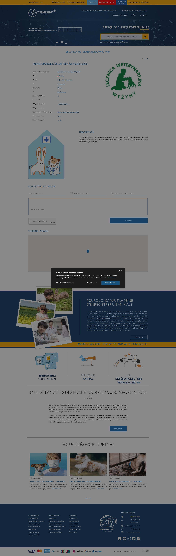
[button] (65, 283)
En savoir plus (112, 278)
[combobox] (119, 270)
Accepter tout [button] (110, 282)
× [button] (121, 270)
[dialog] (88, 278)
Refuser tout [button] (92, 282)
